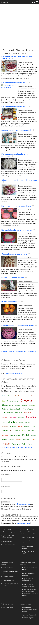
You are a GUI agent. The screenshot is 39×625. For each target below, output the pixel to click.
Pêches (17, 431)
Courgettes (31, 405)
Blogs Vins (25, 579)
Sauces (4, 439)
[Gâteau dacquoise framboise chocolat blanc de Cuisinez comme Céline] (9, 189)
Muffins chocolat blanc (10, 302)
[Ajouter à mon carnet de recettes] (12, 58)
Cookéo (24, 405)
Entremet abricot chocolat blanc (14, 82)
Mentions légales (7, 541)
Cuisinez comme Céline (25, 62)
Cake (3, 401)
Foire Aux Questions (8, 577)
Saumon (18, 439)
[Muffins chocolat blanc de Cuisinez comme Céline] (9, 309)
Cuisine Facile (15, 408)
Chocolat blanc (7, 405)
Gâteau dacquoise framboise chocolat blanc (19, 180)
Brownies (30, 396)
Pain (12, 430)
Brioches (23, 396)
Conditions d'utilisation (9, 545)
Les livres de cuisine (27, 573)
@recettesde (30, 552)
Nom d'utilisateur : (6, 475)
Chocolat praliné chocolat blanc (14, 254)
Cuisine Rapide (28, 409)
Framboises (12, 417)
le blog (24, 552)
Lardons (28, 422)
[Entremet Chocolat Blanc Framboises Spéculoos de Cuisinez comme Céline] (9, 66)
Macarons (5, 427)
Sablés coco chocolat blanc (12, 278)
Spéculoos (26, 440)
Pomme (5, 435)
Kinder (21, 422)
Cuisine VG (25, 584)
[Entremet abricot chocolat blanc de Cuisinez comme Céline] (9, 90)
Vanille (24, 444)
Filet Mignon (27, 412)
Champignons (13, 400)
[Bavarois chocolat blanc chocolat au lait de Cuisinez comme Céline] (9, 333)
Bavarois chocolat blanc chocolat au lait (17, 326)
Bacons (10, 396)
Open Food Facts (27, 615)
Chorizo (17, 405)
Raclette (33, 435)
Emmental (10, 412)
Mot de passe (5, 486)
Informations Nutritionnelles (26, 608)
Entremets (18, 412)
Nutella (27, 426)
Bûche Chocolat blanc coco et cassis (16, 130)
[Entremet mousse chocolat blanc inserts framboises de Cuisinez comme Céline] (9, 163)
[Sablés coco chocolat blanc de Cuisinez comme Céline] (9, 285)
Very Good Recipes (8, 607)
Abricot (4, 396)
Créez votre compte (23, 504)
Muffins (20, 426)
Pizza (24, 430)
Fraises (4, 417)
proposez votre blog (23, 523)
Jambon (13, 422)
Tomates (6, 443)
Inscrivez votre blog (8, 568)
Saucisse (11, 440)
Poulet (25, 435)
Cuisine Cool (25, 590)
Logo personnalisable (8, 580)
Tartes (33, 439)
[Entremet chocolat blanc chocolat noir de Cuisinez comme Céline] (9, 237)
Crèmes (5, 408)
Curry (3, 412)
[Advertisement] (19, 26)
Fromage (21, 417)
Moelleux (13, 427)
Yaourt (30, 444)
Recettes (4, 2)
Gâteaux (31, 417)
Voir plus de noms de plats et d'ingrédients (17, 447)
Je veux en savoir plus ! (28, 537)
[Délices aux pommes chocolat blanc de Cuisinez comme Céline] (9, 213)
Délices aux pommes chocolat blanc (16, 206)
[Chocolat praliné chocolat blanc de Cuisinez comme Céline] (9, 261)
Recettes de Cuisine (6, 530)
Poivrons (31, 430)
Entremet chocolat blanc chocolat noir (16, 230)
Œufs (33, 427)
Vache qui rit (16, 444)
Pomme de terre (14, 435)
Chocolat (26, 400)
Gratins (4, 422)
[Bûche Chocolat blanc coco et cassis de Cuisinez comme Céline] (9, 137)
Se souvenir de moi (9, 498)
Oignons (5, 430)
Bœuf (17, 396)
